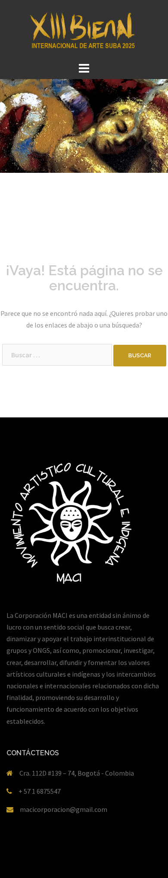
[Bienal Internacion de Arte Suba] (84, 29)
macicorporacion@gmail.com (63, 809)
